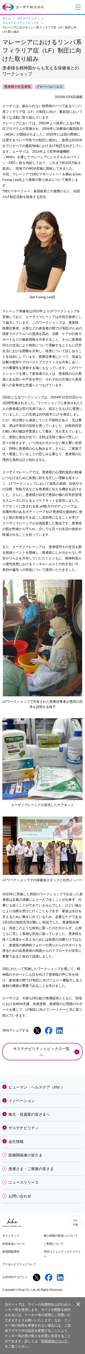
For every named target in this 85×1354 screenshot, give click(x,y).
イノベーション (21, 1101)
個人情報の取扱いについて (61, 1235)
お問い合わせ (19, 1196)
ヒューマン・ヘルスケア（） (36, 1087)
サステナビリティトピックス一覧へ (41, 1052)
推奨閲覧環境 (10, 1251)
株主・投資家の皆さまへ (29, 1114)
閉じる (78, 1304)
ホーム (6, 18)
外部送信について (13, 1243)
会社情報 (16, 1142)
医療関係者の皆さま (25, 1155)
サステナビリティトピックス (20, 23)
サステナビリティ (28, 18)
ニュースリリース (23, 1182)
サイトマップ (10, 1235)
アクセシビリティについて (19, 1264)
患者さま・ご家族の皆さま (31, 1169)
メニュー (76, 7)
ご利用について (54, 1243)
